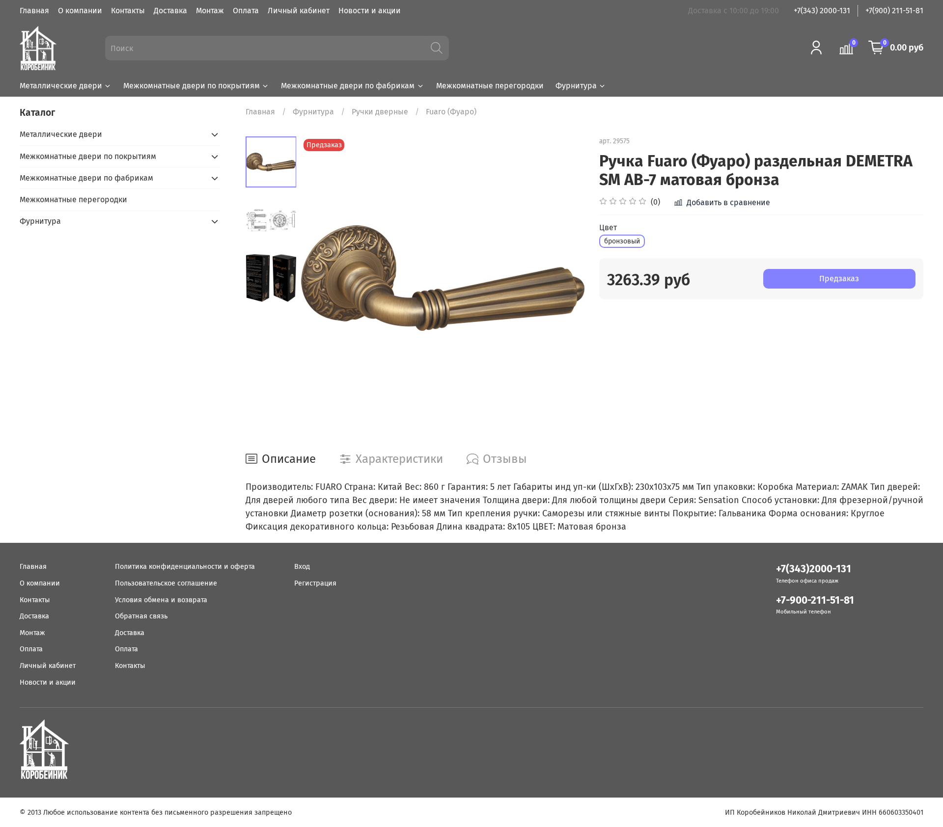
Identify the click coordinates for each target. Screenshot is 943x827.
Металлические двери (61, 85)
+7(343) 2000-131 (822, 10)
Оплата (246, 10)
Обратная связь (141, 616)
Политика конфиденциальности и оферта (185, 566)
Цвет (608, 227)
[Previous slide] (321, 278)
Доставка (170, 10)
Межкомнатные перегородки (490, 85)
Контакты (128, 10)
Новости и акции (369, 10)
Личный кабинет (299, 10)
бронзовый (622, 241)
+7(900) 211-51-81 (894, 10)
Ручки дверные (380, 111)
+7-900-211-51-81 (815, 600)
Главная (34, 10)
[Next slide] (565, 278)
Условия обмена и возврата (161, 600)
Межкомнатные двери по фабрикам (348, 85)
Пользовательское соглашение (166, 583)
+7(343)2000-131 (813, 569)
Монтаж (210, 10)
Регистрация (315, 583)
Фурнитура (576, 85)
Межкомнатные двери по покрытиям (191, 85)
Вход (302, 566)
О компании (80, 10)
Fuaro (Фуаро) (451, 111)
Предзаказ (839, 278)
